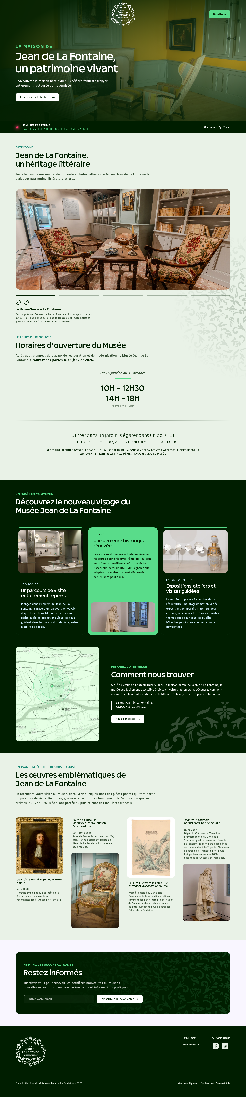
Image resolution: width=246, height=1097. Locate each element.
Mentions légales (187, 1083)
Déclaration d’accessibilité (215, 1083)
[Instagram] (225, 1046)
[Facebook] (215, 1046)
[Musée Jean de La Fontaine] (31, 1051)
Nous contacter (191, 1044)
